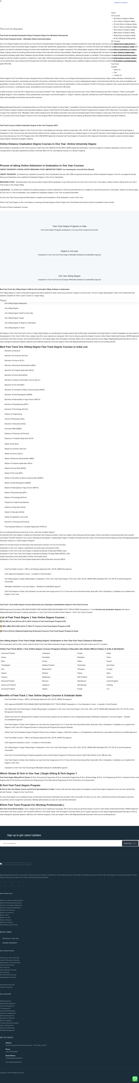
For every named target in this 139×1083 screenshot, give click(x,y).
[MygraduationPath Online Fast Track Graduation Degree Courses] (52, 1)
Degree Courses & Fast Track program (34, 116)
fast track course (105, 133)
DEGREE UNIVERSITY (10, 943)
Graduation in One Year (11, 938)
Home (113, 13)
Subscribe (127, 843)
